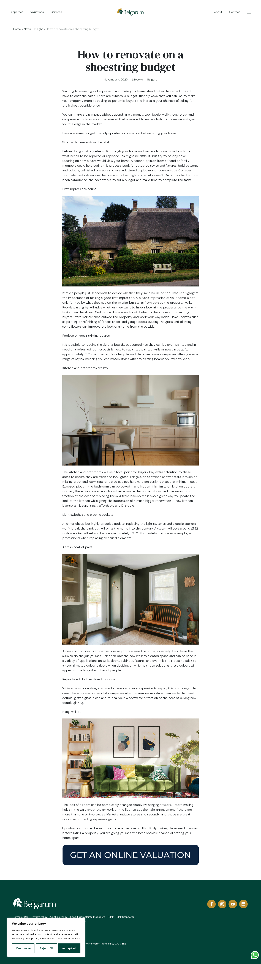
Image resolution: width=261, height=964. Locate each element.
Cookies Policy (58, 916)
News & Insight (33, 29)
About (218, 12)
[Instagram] (222, 904)
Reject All (46, 948)
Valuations (37, 12)
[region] (46, 937)
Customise (23, 948)
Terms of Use (21, 916)
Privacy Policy (39, 916)
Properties (16, 12)
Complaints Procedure (92, 916)
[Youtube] (233, 904)
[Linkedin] (243, 904)
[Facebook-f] (211, 904)
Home (17, 29)
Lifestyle (137, 79)
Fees (73, 916)
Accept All (69, 948)
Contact (234, 12)
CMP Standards (125, 916)
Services (56, 12)
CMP (110, 916)
